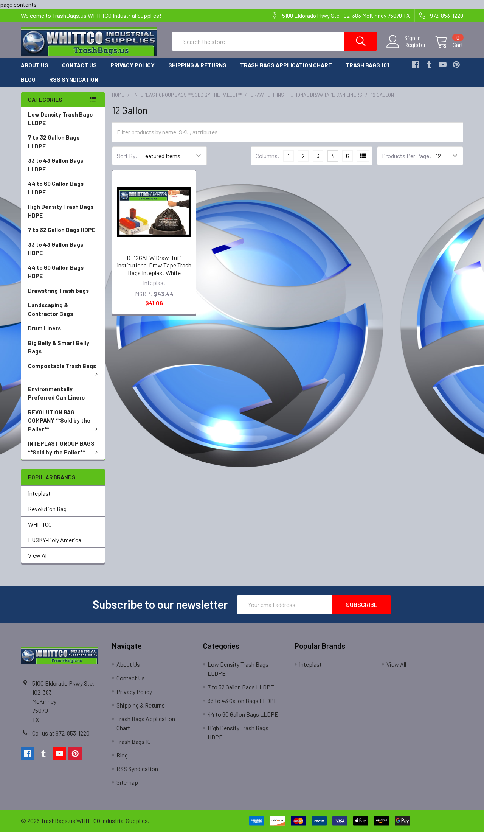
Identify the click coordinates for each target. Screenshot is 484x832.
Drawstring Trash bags (58, 290)
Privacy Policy (132, 65)
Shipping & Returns (197, 65)
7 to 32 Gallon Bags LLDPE (53, 141)
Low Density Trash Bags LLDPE (60, 118)
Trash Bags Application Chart (286, 65)
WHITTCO (40, 524)
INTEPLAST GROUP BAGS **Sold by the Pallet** (61, 448)
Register (415, 44)
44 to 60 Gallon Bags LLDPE (56, 188)
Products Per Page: (406, 155)
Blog (28, 79)
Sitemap (127, 782)
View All (38, 555)
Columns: (268, 155)
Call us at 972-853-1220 (61, 733)
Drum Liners (44, 328)
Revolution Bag (47, 508)
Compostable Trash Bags (62, 365)
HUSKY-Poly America (54, 539)
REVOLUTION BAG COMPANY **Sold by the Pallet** (59, 420)
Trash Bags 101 (367, 65)
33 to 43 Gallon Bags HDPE (55, 249)
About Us (34, 65)
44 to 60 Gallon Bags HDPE (56, 272)
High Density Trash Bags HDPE (60, 211)
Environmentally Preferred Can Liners (56, 393)
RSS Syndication (73, 79)
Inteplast (39, 493)
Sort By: (127, 155)
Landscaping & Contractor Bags (50, 309)
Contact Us (79, 65)
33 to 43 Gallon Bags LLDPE (55, 165)
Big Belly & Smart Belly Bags (58, 347)
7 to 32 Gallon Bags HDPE (61, 229)
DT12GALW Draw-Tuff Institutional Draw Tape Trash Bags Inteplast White (154, 265)
